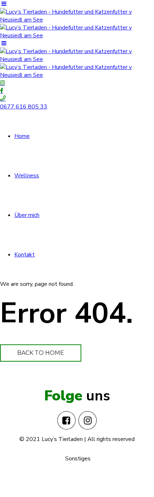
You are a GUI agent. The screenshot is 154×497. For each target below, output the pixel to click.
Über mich (26, 215)
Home (22, 136)
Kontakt (24, 255)
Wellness (26, 176)
